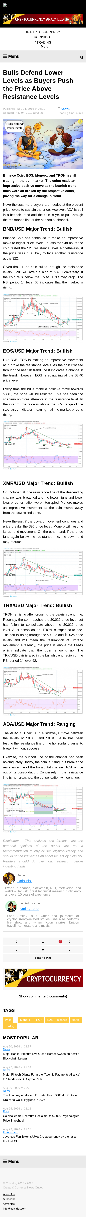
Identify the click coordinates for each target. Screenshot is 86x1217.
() (43, 996)
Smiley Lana (29, 909)
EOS (50, 1019)
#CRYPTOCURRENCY (43, 32)
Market (76, 1019)
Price (8, 1019)
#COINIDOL (43, 37)
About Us (9, 1194)
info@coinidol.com (14, 1208)
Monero (25, 1019)
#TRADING (43, 42)
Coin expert (10, 1132)
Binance (62, 1019)
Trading (10, 1026)
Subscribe (9, 1199)
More (44, 46)
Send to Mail (43, 957)
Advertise (9, 1203)
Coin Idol (24, 881)
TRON (38, 1019)
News (65, 109)
